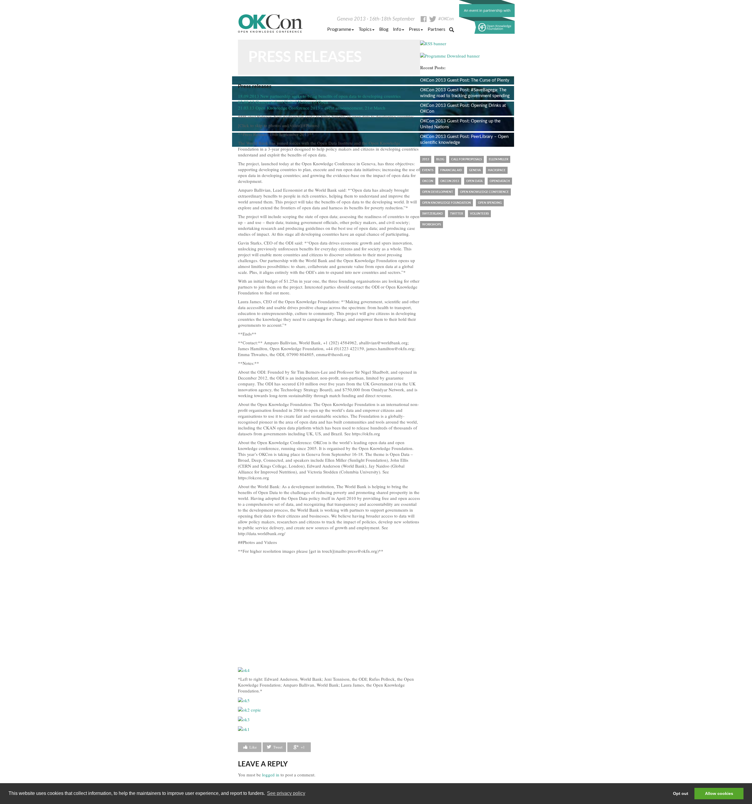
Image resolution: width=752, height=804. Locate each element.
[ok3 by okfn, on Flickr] (244, 719)
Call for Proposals (466, 159)
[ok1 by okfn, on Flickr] (244, 728)
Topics (365, 29)
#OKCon (446, 19)
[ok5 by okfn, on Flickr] (244, 699)
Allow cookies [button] (719, 793)
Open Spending (490, 202)
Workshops (431, 224)
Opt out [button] (680, 793)
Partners (436, 29)
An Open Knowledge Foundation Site (487, 17)
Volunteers (479, 213)
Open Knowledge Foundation (446, 202)
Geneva (475, 170)
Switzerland (432, 213)
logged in (270, 775)
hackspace (497, 170)
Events (427, 170)
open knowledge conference (484, 192)
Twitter (432, 19)
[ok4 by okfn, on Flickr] (244, 669)
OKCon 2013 (449, 181)
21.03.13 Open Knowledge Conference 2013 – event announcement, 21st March (311, 108)
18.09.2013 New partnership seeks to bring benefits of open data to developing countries (319, 96)
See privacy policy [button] (286, 793)
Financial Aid (451, 170)
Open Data (474, 181)
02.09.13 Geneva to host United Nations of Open (283, 102)
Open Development (437, 192)
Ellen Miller (498, 159)
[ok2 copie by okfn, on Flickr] (249, 709)
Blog (383, 29)
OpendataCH (500, 181)
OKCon (270, 23)
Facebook (423, 19)
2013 (425, 159)
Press (414, 29)
